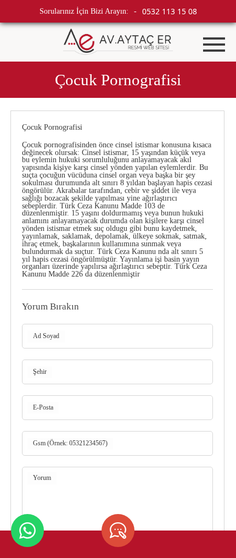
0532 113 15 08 (169, 11)
